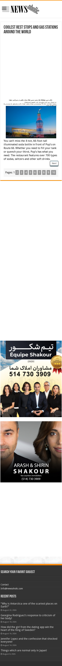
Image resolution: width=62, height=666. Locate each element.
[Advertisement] (31, 67)
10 (53, 172)
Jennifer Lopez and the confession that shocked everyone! (29, 640)
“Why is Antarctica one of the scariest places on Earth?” (29, 605)
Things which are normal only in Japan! (24, 650)
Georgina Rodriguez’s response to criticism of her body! (28, 617)
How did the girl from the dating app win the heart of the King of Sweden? (27, 628)
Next (54, 163)
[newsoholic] (20, 9)
